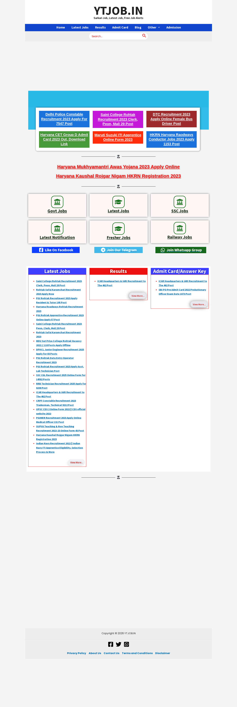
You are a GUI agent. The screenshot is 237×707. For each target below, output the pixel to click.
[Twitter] (118, 644)
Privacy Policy (76, 653)
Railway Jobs (179, 237)
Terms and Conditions (137, 653)
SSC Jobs (179, 210)
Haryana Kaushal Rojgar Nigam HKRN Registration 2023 (118, 176)
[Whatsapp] (126, 644)
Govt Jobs (57, 211)
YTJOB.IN (118, 10)
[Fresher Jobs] (118, 228)
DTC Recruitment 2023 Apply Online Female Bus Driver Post (171, 119)
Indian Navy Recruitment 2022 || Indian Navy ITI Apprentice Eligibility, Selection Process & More (59, 447)
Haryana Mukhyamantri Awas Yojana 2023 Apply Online (118, 166)
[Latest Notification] (57, 228)
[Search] (144, 36)
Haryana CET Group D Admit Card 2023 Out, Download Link (64, 139)
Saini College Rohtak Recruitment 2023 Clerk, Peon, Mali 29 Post (118, 119)
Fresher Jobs (118, 237)
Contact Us (111, 653)
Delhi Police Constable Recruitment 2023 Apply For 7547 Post (64, 119)
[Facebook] (111, 644)
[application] (158, 27)
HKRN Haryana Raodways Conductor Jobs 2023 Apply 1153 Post (171, 139)
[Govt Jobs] (57, 202)
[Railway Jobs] (180, 228)
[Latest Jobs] (118, 202)
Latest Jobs (118, 210)
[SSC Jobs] (180, 202)
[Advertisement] (118, 65)
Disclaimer (162, 653)
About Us (95, 653)
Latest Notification (57, 237)
